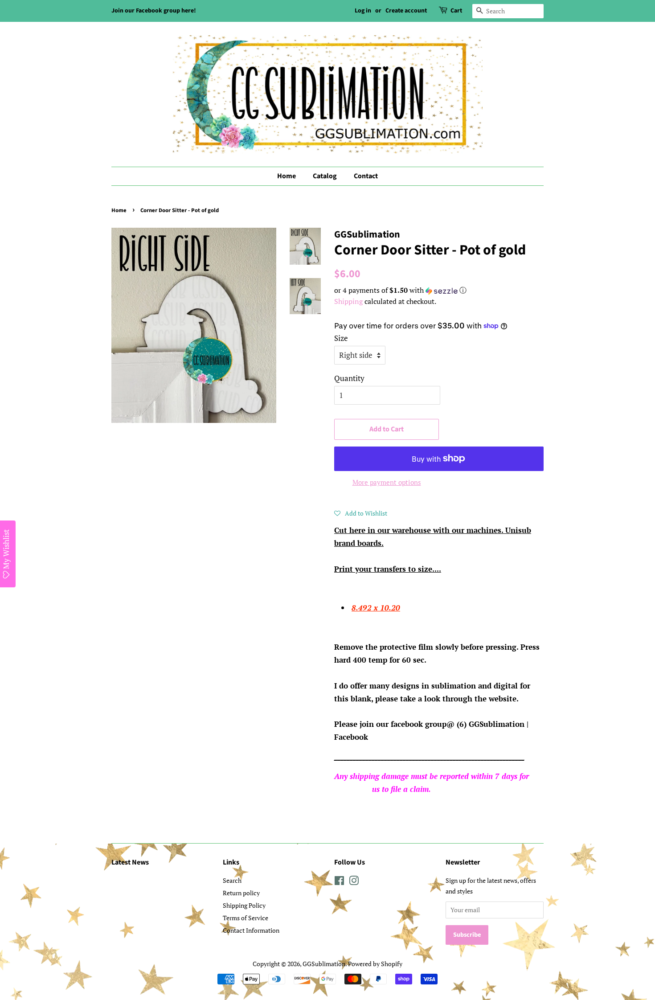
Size (341, 338)
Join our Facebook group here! (153, 10)
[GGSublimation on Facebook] (339, 882)
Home (286, 176)
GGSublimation (324, 963)
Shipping (348, 301)
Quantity (349, 378)
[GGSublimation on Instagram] (354, 882)
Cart (456, 10)
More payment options (386, 482)
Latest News (130, 862)
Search (232, 880)
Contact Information (251, 930)
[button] (439, 290)
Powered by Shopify (375, 963)
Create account (406, 10)
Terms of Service (245, 918)
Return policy (241, 893)
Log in (363, 10)
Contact (366, 176)
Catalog (325, 176)
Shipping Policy (244, 905)
